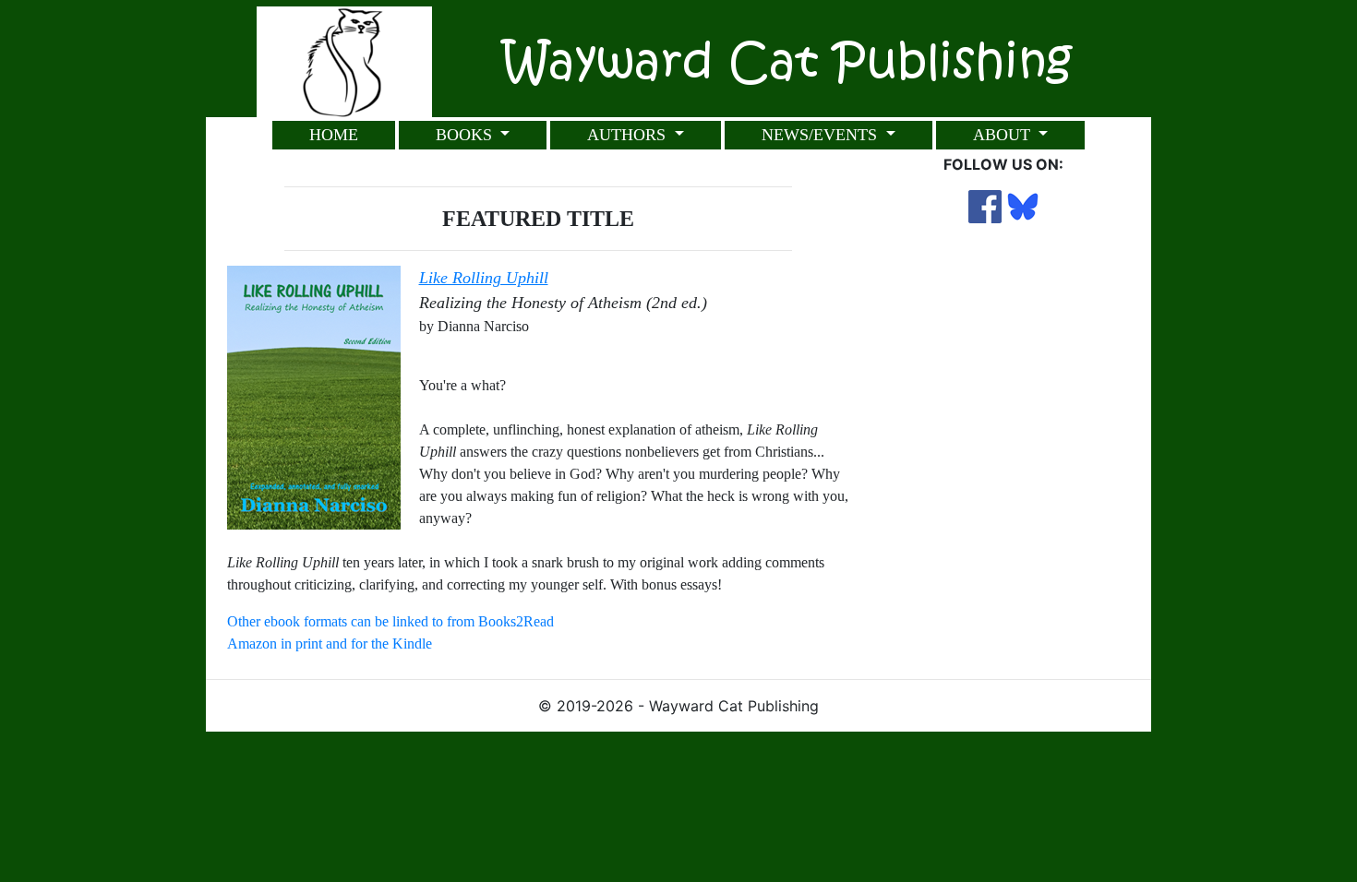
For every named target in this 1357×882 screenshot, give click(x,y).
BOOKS (466, 134)
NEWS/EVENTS (822, 134)
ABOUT (1004, 134)
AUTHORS (628, 134)
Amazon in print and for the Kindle (329, 643)
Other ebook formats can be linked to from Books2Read (390, 621)
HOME (333, 134)
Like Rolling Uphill (483, 277)
